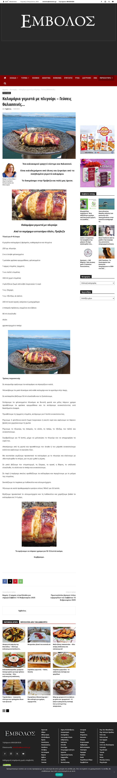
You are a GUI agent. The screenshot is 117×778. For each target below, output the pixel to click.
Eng (95, 78)
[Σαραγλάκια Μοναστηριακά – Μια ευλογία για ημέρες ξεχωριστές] (39, 687)
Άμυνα (43, 740)
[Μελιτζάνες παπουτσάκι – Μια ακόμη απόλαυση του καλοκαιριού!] (64, 635)
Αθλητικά (46, 78)
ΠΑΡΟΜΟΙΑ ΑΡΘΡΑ (11, 622)
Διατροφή (86, 78)
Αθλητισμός (45, 735)
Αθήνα (43, 732)
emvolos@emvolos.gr (49, 1)
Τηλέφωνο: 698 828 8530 (66, 1)
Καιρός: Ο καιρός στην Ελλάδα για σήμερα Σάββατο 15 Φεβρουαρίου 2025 (19, 596)
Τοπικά (24, 78)
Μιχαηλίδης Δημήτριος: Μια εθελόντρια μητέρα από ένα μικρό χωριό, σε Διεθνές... (88, 215)
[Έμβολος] (58, 22)
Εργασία (63, 752)
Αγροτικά (44, 730)
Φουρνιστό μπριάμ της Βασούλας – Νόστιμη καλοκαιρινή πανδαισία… (12, 647)
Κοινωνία (57, 78)
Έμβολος (8, 109)
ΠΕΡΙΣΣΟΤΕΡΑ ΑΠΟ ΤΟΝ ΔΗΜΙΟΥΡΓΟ (33, 622)
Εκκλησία (64, 742)
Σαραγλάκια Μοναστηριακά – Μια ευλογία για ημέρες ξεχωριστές (38, 699)
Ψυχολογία (103, 762)
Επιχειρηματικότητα (67, 750)
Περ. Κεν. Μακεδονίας (106, 730)
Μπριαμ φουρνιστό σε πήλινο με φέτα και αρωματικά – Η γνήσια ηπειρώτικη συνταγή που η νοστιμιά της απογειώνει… (63, 701)
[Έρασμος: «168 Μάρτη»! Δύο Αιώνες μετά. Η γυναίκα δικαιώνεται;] (88, 253)
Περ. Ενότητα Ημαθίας (107, 732)
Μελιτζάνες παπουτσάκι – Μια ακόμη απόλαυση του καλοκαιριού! (64, 647)
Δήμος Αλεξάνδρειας (67, 730)
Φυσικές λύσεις (105, 760)
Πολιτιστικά (104, 737)
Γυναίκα (43, 762)
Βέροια (43, 755)
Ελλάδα (13, 78)
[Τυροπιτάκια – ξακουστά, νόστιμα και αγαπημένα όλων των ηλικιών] (14, 687)
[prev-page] (4, 710)
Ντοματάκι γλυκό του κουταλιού (39, 644)
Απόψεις (44, 750)
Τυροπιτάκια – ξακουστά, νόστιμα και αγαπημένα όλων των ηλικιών (13, 699)
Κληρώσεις (83, 735)
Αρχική (5, 90)
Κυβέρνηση (83, 745)
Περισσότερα (105, 78)
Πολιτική (102, 735)
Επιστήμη (64, 747)
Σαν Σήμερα (103, 740)
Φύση (101, 757)
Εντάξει (59, 774)
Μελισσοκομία (85, 747)
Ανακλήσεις (45, 742)
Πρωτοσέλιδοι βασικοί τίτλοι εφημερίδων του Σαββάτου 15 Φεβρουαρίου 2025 (63, 597)
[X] (109, 1)
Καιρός (82, 732)
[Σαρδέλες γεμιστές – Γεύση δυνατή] (39, 660)
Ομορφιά (83, 752)
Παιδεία (82, 755)
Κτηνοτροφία (84, 742)
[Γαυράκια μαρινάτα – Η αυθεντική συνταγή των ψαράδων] (64, 660)
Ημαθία (63, 760)
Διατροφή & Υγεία (66, 737)
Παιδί (82, 757)
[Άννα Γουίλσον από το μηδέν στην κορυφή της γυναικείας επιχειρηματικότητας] (107, 230)
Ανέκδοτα (44, 747)
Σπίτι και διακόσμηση (107, 745)
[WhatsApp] (20, 581)
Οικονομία (83, 750)
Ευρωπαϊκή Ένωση (67, 755)
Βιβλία (43, 757)
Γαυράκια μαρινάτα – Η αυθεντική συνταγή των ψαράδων (61, 672)
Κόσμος (35, 78)
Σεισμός (102, 742)
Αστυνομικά (45, 752)
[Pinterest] (15, 581)
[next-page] (7, 710)
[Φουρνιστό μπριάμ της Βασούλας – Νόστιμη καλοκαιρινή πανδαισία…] (14, 635)
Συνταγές (68, 78)
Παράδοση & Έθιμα (86, 760)
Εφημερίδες (64, 757)
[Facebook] (101, 1)
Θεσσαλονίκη (65, 762)
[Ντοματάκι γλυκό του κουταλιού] (39, 635)
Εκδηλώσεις (64, 740)
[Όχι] (114, 772)
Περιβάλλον (84, 762)
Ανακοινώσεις (45, 745)
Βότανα (43, 760)
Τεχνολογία (103, 750)
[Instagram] (105, 1)
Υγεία (77, 78)
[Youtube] (112, 1)
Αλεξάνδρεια (45, 737)
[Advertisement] (58, 58)
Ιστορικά (83, 730)
